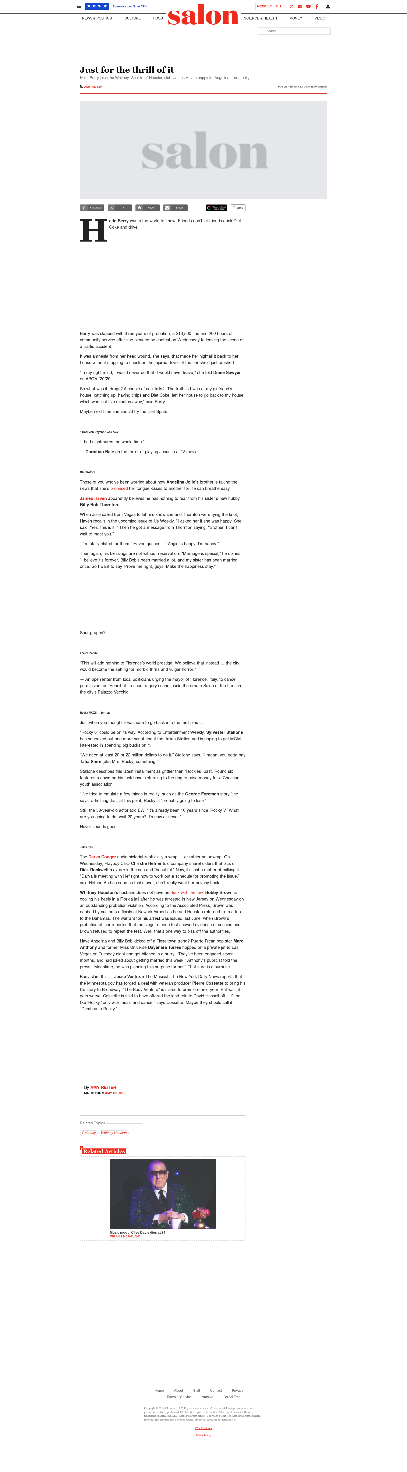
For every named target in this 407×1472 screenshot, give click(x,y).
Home (159, 1391)
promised (119, 489)
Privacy (237, 1391)
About (178, 1391)
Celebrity (89, 1133)
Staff (196, 1391)
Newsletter (269, 6)
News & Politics (97, 18)
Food (158, 18)
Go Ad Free (232, 1397)
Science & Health (260, 18)
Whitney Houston (114, 1133)
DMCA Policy (203, 1435)
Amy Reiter (93, 86)
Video (320, 18)
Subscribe (97, 6)
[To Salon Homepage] (203, 14)
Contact (216, 1391)
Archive (207, 1397)
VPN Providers (203, 1428)
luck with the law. (188, 893)
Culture (132, 18)
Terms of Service (179, 1397)
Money (296, 18)
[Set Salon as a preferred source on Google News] (216, 207)
